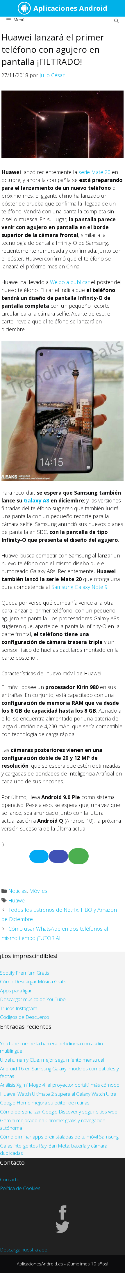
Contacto (9, 1179)
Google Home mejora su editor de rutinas (45, 1102)
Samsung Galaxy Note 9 (79, 586)
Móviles (38, 890)
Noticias (17, 890)
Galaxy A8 (36, 500)
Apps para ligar (16, 990)
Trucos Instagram (18, 1008)
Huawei (17, 900)
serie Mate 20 (94, 172)
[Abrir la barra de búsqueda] (116, 21)
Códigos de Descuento (24, 1017)
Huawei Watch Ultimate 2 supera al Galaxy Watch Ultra (58, 1093)
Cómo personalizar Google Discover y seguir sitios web (58, 1111)
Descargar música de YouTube (33, 999)
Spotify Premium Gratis (24, 972)
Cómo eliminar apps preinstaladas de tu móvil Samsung (59, 1136)
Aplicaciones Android (70, 8)
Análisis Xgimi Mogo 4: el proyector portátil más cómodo (59, 1084)
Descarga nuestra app (23, 1249)
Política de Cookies (20, 1188)
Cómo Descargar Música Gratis (33, 981)
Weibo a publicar (70, 282)
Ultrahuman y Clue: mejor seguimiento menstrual (52, 1059)
